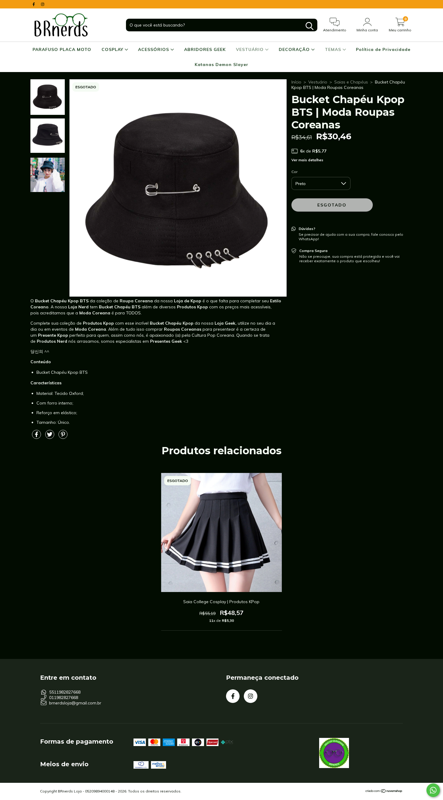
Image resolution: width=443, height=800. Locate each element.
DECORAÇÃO (295, 49)
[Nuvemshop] (384, 791)
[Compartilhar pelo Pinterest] (63, 436)
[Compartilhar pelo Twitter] (50, 436)
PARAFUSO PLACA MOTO (62, 49)
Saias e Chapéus (351, 82)
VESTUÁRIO (250, 49)
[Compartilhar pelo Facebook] (37, 436)
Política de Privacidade (383, 49)
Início (296, 82)
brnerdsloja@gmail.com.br (75, 703)
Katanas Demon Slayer (221, 64)
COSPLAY (113, 49)
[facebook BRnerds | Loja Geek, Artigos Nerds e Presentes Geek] (34, 4)
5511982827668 (64, 692)
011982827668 (63, 697)
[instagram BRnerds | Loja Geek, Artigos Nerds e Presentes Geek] (43, 4)
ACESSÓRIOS (154, 49)
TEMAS (334, 49)
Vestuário (317, 82)
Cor (294, 171)
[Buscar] (309, 26)
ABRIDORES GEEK (205, 49)
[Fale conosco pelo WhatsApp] (433, 790)
